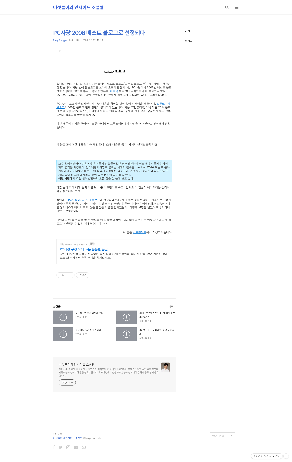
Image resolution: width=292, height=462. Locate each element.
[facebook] (54, 447)
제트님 (114, 91)
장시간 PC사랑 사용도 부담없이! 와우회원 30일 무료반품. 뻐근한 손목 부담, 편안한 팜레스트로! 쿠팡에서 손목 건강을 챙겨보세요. (114, 255)
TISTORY (57, 433)
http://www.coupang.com (74, 244)
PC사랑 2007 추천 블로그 (84, 199)
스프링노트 (139, 232)
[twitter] (61, 447)
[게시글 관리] (71, 275)
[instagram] (68, 447)
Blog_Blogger (60, 40)
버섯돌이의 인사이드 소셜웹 (78, 7)
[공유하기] (67, 275)
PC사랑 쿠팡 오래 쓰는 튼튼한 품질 (84, 249)
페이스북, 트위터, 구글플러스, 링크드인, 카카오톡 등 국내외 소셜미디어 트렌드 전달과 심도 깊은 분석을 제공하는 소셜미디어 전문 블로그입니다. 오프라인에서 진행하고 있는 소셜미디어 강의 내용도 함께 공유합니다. (109, 372)
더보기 (172, 306)
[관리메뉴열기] (286, 456)
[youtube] (76, 447)
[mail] (84, 447)
